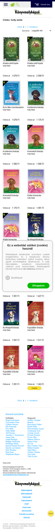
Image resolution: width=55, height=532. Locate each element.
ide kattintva (29, 268)
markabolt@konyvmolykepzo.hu (16, 475)
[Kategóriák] (51, 513)
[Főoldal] (12, 5)
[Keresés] (18, 5)
